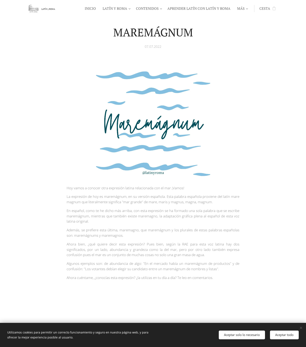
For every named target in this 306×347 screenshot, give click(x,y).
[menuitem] (91, 8)
